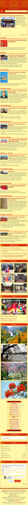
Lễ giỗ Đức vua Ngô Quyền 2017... (10, 318)
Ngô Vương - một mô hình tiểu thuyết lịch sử (11, 191)
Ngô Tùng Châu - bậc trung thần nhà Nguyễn (11, 116)
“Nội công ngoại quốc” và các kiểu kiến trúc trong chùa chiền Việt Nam (14, 163)
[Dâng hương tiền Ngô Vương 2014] (20, 268)
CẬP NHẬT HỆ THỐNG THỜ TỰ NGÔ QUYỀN (11, 66)
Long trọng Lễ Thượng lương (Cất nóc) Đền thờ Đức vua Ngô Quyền (16, 55)
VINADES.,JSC (21, 503)
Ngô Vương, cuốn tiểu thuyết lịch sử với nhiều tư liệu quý (13, 192)
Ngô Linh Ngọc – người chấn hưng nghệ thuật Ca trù (12, 100)
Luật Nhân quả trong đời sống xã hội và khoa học (12, 178)
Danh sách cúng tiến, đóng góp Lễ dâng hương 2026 (16, 217)
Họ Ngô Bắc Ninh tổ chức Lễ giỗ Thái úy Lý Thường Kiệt (13, 134)
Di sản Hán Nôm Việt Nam (7, 211)
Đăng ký (24, 484)
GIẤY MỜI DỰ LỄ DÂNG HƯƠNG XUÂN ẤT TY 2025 (13, 49)
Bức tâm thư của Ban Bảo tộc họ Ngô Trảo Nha (12, 240)
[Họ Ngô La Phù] (20, 278)
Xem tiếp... (25, 26)
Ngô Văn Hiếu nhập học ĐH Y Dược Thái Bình (11, 118)
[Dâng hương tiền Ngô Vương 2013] (7, 268)
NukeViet (10, 503)
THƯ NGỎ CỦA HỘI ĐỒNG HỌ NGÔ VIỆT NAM (12, 65)
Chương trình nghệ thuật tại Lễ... (10, 320)
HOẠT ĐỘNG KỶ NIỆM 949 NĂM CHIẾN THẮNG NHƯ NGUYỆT (17, 140)
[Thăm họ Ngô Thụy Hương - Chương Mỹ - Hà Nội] (20, 288)
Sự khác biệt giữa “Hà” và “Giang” (9, 148)
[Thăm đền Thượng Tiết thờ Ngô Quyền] (7, 288)
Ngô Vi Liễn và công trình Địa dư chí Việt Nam (11, 209)
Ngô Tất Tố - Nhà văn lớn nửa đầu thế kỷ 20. (11, 102)
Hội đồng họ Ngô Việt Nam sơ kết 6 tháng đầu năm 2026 (14, 255)
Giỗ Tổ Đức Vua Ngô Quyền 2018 (10, 316)
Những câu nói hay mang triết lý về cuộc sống (11, 180)
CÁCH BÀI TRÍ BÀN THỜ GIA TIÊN (9, 150)
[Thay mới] (15, 477)
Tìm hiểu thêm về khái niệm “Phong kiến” (10, 165)
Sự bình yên (11, 171)
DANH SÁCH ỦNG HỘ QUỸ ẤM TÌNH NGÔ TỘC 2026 (13, 224)
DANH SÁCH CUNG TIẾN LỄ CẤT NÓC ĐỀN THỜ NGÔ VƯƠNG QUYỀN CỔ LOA (13, 226)
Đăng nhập (17, 481)
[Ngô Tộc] (13, 3)
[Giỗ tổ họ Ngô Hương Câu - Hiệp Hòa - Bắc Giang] (7, 278)
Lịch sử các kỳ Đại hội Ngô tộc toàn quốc (10, 85)
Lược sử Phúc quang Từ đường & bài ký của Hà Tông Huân (14, 83)
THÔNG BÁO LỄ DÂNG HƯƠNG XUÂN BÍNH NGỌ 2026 (13, 48)
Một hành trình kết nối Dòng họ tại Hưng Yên (12, 15)
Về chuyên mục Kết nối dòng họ (8, 241)
